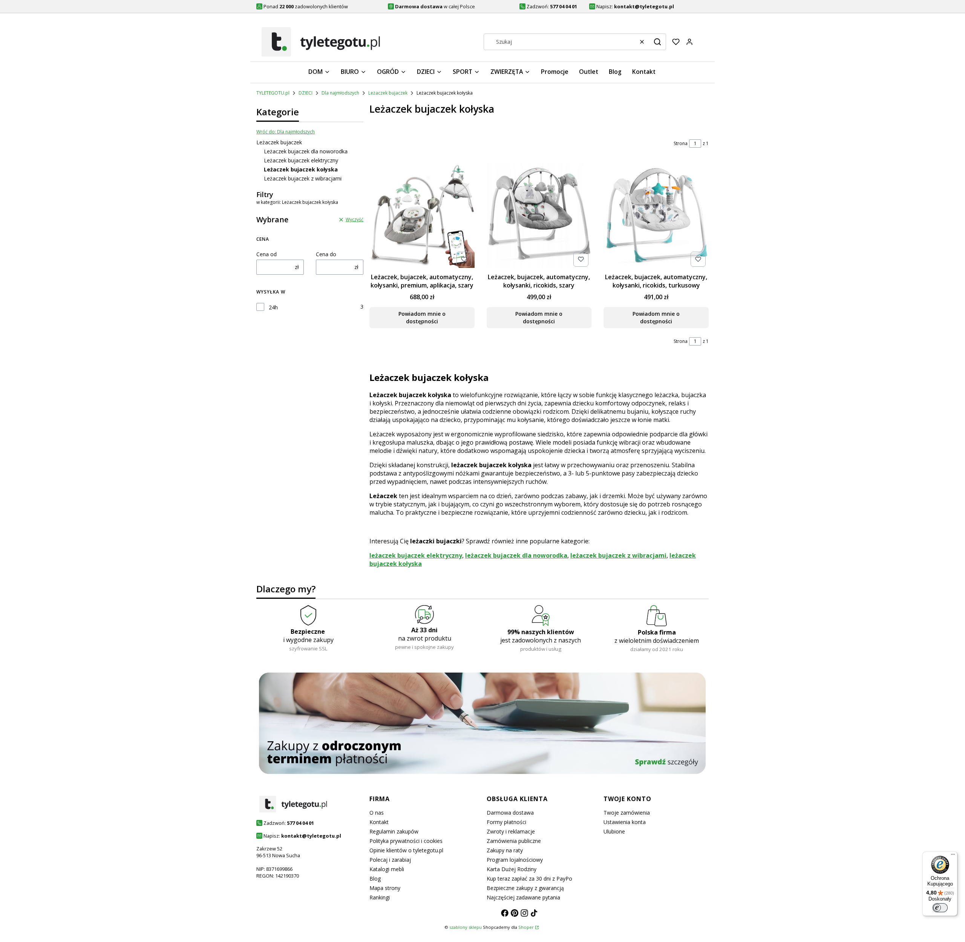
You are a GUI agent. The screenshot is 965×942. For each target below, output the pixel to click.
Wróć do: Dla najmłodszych (285, 131)
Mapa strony (384, 888)
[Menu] (952, 856)
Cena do (326, 254)
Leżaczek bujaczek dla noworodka (306, 151)
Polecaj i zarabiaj (390, 859)
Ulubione (614, 831)
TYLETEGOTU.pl (273, 93)
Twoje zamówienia (627, 812)
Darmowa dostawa (510, 812)
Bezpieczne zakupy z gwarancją (525, 888)
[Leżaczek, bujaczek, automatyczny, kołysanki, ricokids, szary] (539, 216)
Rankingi (379, 897)
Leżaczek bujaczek (387, 93)
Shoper (526, 927)
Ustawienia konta (625, 822)
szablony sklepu (465, 927)
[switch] (940, 907)
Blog (375, 878)
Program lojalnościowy (515, 859)
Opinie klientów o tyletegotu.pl (406, 850)
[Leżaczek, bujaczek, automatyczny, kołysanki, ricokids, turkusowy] (656, 216)
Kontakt (379, 822)
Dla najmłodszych (340, 93)
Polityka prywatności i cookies (406, 840)
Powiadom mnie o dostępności (422, 317)
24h (273, 307)
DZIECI (305, 93)
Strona (681, 143)
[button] (657, 41)
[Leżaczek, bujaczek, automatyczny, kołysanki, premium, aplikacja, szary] (422, 216)
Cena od (266, 254)
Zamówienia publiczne (514, 840)
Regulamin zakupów (393, 831)
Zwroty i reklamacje (511, 831)
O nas (376, 812)
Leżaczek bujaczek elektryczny (301, 160)
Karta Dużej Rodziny (511, 869)
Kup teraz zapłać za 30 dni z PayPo (529, 878)
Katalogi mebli (386, 869)
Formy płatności (506, 822)
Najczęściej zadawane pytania (523, 897)
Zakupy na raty (505, 850)
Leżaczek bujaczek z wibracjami (303, 178)
